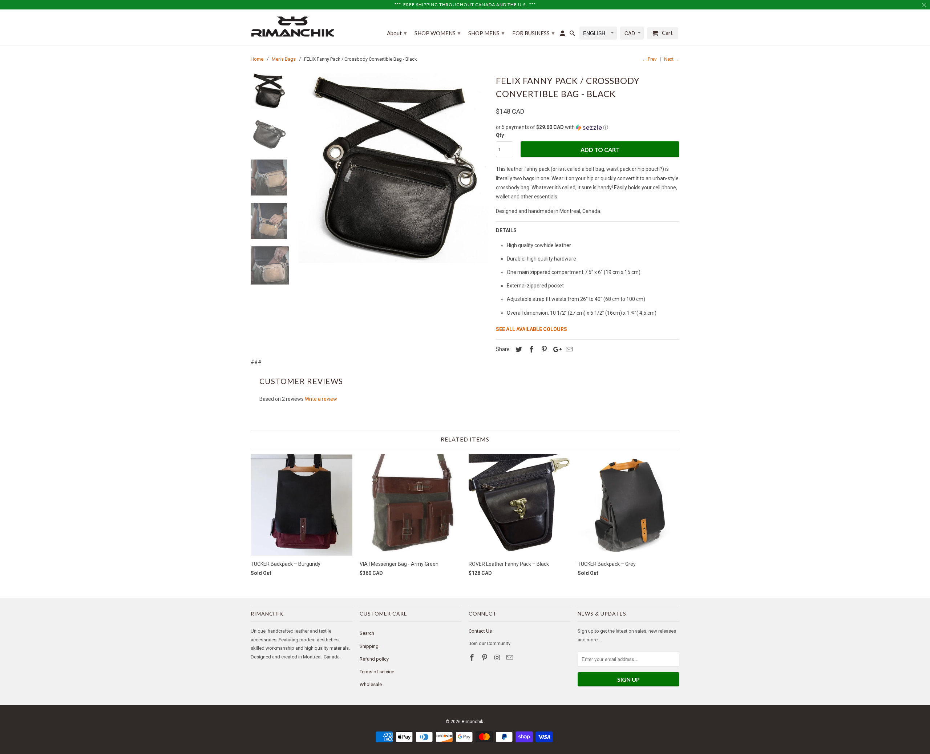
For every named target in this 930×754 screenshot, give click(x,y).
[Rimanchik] (292, 26)
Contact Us (480, 631)
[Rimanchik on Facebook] (473, 657)
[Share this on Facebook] (530, 349)
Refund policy (374, 659)
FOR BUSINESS (533, 33)
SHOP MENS (486, 33)
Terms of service (377, 671)
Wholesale (371, 684)
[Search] (573, 34)
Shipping (369, 646)
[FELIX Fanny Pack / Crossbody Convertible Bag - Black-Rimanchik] (393, 168)
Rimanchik (472, 721)
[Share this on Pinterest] (543, 349)
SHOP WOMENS (438, 33)
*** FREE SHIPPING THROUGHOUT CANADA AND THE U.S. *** (465, 4)
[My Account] (563, 34)
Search (367, 633)
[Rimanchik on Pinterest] (485, 657)
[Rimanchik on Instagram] (498, 657)
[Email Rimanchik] (510, 657)
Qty (500, 135)
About (397, 33)
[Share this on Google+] (555, 349)
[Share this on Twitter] (517, 349)
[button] (587, 127)
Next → (671, 59)
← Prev (649, 59)
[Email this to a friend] (568, 349)
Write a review (321, 399)
